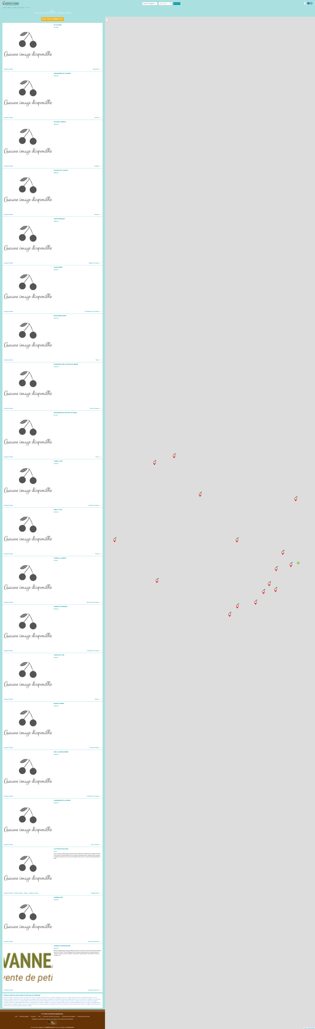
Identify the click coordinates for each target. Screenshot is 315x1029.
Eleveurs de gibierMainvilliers (72, 1002)
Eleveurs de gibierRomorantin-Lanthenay (34, 1004)
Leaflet (305, 1028)
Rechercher (177, 3)
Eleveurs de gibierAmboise (69, 997)
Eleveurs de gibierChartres (15, 1004)
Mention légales (24, 1016)
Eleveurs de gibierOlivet (87, 1004)
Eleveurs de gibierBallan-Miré (17, 1002)
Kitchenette (70, 1027)
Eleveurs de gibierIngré (58, 1002)
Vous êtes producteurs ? (52, 19)
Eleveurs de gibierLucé (45, 1002)
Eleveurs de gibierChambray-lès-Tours (44, 1001)
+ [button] (106, 18)
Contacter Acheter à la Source (51, 1016)
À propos (33, 1016)
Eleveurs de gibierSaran (74, 1004)
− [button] (106, 21)
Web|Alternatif (49, 1027)
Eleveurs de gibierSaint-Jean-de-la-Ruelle (56, 1004)
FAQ (39, 1016)
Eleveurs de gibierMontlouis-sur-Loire (87, 997)
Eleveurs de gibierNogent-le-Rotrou (24, 1001)
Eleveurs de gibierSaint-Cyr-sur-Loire (72, 999)
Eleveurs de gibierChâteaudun (54, 997)
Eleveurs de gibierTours (89, 999)
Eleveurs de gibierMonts (32, 1002)
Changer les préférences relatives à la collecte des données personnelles (52, 1019)
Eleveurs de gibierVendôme (11, 997)
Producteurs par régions (68, 1016)
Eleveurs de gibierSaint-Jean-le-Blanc (22, 1006)
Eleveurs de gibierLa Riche (62, 1001)
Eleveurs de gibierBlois (25, 997)
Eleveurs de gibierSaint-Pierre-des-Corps (15, 999)
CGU (16, 1016)
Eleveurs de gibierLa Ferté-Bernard (52, 999)
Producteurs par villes (83, 1016)
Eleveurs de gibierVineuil (38, 997)
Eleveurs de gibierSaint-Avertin (34, 999)
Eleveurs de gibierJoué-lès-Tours (79, 1001)
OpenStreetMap (311, 1028)
